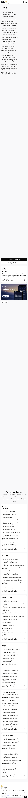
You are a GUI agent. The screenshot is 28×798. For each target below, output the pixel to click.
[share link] (24, 279)
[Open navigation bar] (25, 2)
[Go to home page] (5, 2)
